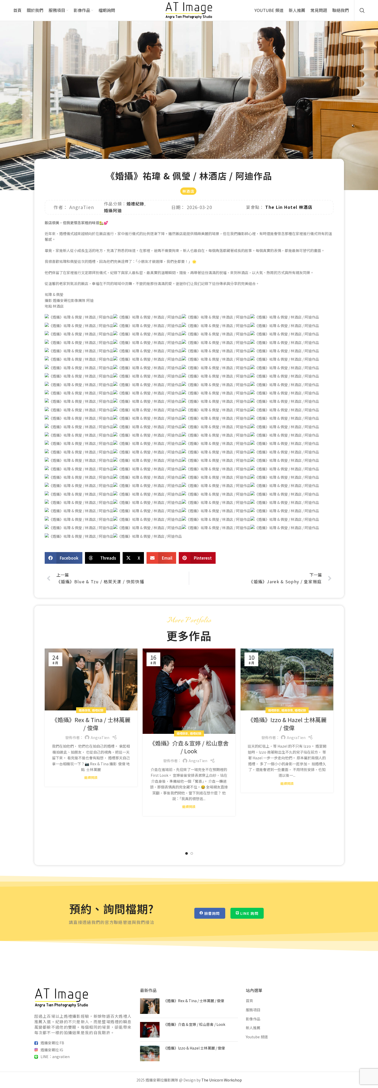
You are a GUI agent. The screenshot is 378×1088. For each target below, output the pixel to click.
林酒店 (188, 191)
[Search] (362, 10)
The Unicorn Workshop (221, 1080)
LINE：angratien (55, 1056)
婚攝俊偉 (84, 710)
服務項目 (253, 1009)
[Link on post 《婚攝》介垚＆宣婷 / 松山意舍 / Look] (189, 691)
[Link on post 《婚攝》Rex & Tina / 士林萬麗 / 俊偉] (91, 679)
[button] (64, 558)
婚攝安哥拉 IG (52, 1049)
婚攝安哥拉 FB (52, 1042)
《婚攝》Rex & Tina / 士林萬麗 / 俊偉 (91, 723)
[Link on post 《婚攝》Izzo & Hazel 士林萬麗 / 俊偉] (287, 679)
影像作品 (253, 1018)
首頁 (249, 1000)
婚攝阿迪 (113, 210)
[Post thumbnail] (150, 1006)
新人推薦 (253, 1027)
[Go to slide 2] (191, 853)
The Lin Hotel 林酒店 (288, 207)
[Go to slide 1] (186, 853)
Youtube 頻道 (257, 1036)
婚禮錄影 (182, 733)
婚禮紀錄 (135, 203)
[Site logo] (189, 9)
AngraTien (100, 737)
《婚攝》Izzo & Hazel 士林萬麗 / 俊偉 (287, 723)
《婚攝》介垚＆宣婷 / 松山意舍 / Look (189, 747)
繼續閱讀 (91, 777)
